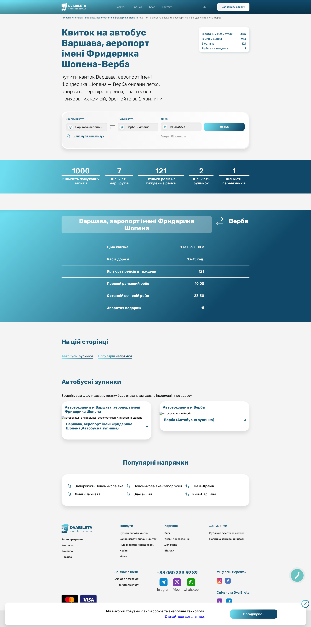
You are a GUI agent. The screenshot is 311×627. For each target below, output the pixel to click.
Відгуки (169, 550)
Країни (124, 550)
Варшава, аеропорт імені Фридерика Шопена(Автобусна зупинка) (99, 426)
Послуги (120, 7)
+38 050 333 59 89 (177, 572)
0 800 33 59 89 (129, 585)
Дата (164, 119)
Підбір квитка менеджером (137, 544)
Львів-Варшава (87, 494)
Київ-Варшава (204, 494)
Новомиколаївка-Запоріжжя (157, 486)
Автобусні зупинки (77, 356)
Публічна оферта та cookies (226, 533)
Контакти (167, 7)
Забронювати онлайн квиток (138, 538)
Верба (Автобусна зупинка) (189, 420)
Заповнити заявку (233, 6)
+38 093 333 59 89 (127, 579)
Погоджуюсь (253, 614)
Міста (123, 556)
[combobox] (86, 127)
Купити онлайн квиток (134, 533)
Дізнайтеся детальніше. (185, 616)
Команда (67, 551)
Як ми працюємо (72, 539)
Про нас (137, 7)
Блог (152, 7)
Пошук (224, 126)
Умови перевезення (177, 538)
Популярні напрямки (115, 356)
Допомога (170, 544)
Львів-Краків (203, 486)
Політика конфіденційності (226, 538)
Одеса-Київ (143, 494)
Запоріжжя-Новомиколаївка (99, 486)
